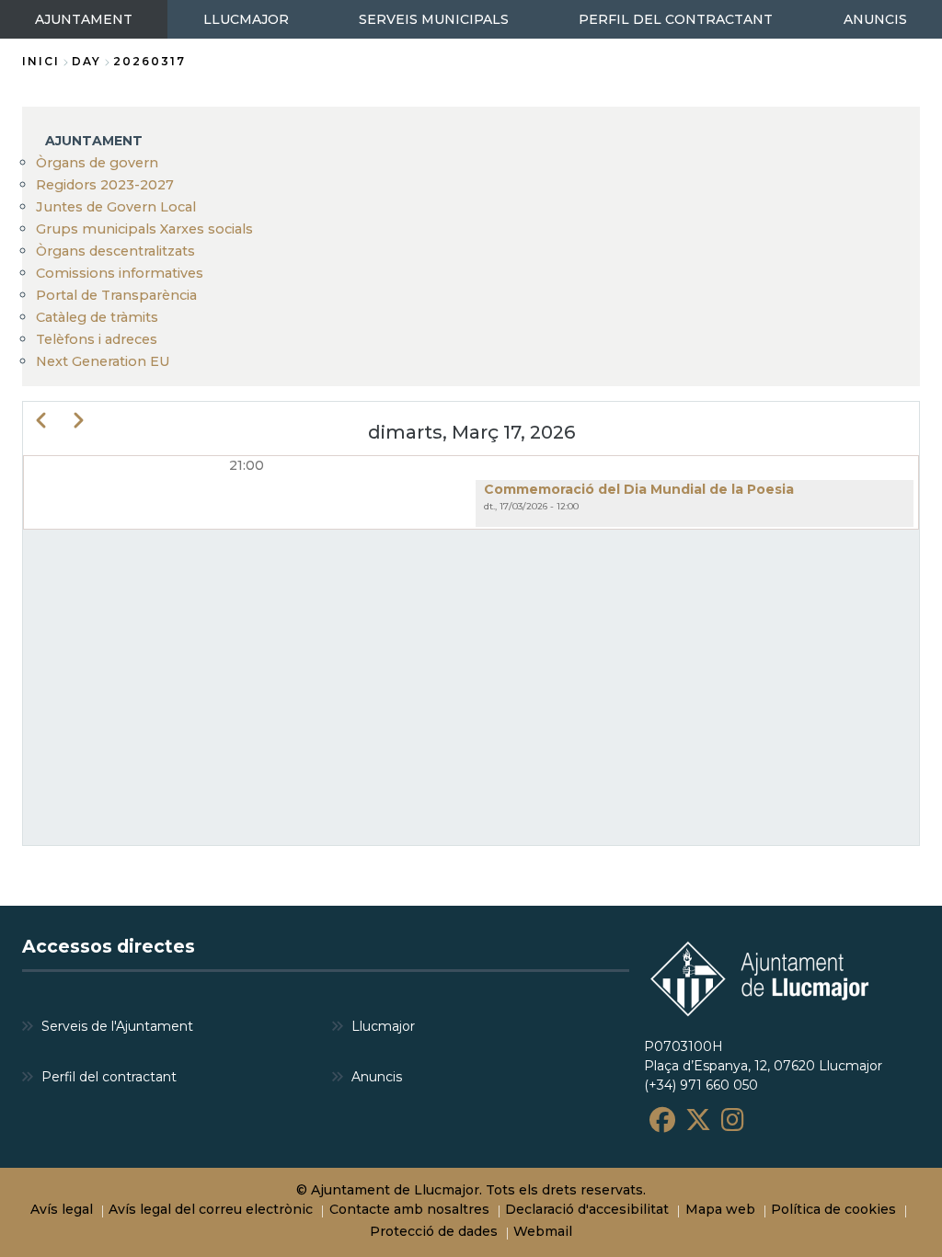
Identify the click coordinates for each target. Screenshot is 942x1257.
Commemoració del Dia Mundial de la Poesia (639, 489)
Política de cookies (833, 1209)
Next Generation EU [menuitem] (103, 361)
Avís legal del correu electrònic (211, 1209)
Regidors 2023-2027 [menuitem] (105, 185)
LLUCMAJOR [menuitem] (246, 19)
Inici (41, 61)
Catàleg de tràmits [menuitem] (97, 317)
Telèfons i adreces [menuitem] (96, 339)
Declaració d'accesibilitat (587, 1209)
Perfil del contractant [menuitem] (109, 1076)
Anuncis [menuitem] (376, 1076)
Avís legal (61, 1209)
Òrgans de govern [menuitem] (97, 162)
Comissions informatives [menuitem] (119, 273)
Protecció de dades (434, 1231)
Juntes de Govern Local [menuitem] (116, 207)
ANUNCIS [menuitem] (875, 19)
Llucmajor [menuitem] (383, 1026)
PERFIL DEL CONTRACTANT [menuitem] (676, 19)
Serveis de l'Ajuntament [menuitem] (117, 1026)
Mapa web (720, 1209)
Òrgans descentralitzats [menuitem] (115, 251)
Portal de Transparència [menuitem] (116, 295)
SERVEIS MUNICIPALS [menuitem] (434, 19)
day (86, 61)
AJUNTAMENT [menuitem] (83, 19)
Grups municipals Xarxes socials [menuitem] (144, 229)
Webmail (542, 1231)
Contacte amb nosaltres (409, 1209)
